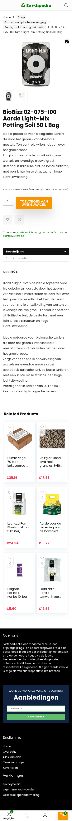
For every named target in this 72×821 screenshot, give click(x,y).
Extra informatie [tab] (16, 258)
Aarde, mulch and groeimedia (24, 27)
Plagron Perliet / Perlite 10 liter (17, 593)
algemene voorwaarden (19, 789)
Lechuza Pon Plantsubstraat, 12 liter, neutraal (18, 529)
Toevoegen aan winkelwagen (34, 203)
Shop (21, 17)
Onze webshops (13, 762)
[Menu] (4, 5)
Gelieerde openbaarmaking (21, 795)
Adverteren (10, 768)
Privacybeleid (12, 784)
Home (7, 17)
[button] (67, 41)
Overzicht (9, 752)
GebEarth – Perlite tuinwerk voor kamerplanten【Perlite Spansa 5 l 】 (50, 598)
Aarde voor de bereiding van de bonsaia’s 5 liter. (50, 529)
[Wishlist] (27, 815)
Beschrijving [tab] (15, 251)
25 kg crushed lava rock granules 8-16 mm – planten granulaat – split (50, 467)
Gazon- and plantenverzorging (25, 22)
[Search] (66, 5)
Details (63, 189)
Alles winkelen (12, 757)
